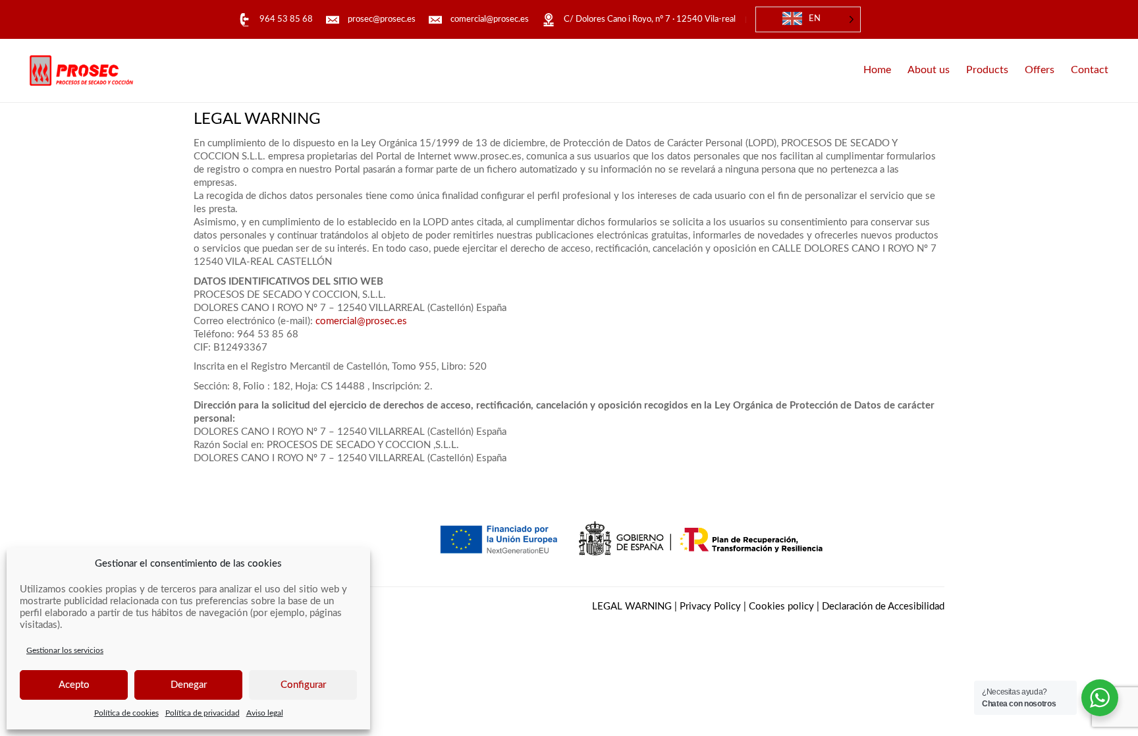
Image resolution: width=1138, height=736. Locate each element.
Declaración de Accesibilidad (883, 606)
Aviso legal (264, 713)
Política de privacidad (202, 713)
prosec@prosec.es (382, 19)
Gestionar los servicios (64, 650)
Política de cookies (126, 713)
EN (815, 18)
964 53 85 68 (286, 19)
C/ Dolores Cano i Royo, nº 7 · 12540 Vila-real (650, 19)
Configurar (303, 685)
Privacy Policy (710, 606)
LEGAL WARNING (632, 606)
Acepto (74, 685)
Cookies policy (781, 606)
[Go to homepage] (81, 70)
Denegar (189, 685)
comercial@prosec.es (489, 19)
